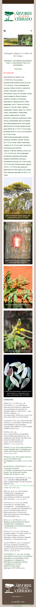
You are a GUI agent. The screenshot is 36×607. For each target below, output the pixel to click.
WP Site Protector (25, 605)
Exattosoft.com (18, 606)
